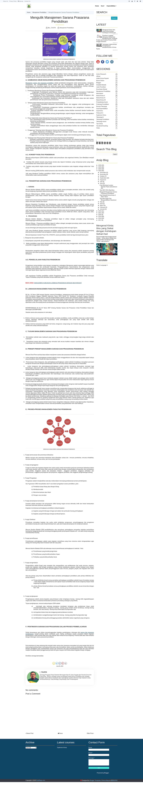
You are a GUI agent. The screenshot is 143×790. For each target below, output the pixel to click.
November (103, 174)
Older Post (90, 733)
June (101, 183)
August (102, 180)
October (102, 176)
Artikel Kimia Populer (102, 78)
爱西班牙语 (114, 780)
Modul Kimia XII (101, 100)
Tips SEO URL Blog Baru (107, 190)
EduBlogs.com (40, 780)
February (103, 207)
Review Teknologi (101, 106)
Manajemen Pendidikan (39, 12)
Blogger (98, 82)
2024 (100, 169)
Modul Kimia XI (100, 98)
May (101, 202)
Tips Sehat (99, 123)
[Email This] (53, 663)
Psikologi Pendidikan (102, 104)
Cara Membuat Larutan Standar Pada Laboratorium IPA (108, 187)
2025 (100, 167)
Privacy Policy (13, 1)
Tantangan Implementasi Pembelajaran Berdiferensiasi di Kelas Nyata (106, 46)
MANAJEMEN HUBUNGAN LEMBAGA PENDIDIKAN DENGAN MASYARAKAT (58, 283)
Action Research (101, 74)
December (103, 172)
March (102, 205)
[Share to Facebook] (59, 663)
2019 (100, 216)
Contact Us (27, 1)
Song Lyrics (99, 113)
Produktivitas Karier (102, 102)
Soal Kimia (99, 110)
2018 (100, 218)
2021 (100, 213)
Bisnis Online (100, 80)
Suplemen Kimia (101, 115)
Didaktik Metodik (101, 85)
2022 (100, 211)
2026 (100, 165)
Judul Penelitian (101, 87)
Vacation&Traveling (102, 126)
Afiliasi (98, 76)
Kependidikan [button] (111, 6)
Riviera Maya (105, 780)
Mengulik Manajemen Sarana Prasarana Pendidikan (108, 192)
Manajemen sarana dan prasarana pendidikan (40, 83)
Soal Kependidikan (102, 108)
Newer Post (29, 733)
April (101, 203)
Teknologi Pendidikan (102, 119)
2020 (100, 214)
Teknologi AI (100, 117)
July (101, 181)
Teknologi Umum (101, 121)
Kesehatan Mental (101, 89)
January (102, 209)
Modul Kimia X (100, 95)
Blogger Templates (95, 780)
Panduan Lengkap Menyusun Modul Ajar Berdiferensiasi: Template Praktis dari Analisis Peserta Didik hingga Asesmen (106, 38)
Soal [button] (102, 6)
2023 (100, 170)
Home (97, 6)
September (103, 178)
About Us (5, 1)
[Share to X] (56, 663)
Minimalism (99, 93)
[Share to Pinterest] (62, 663)
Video (98, 128)
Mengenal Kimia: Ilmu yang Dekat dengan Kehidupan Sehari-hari (109, 31)
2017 (100, 220)
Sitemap (21, 1)
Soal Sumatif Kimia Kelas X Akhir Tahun (108, 196)
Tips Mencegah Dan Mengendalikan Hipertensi (108, 199)
